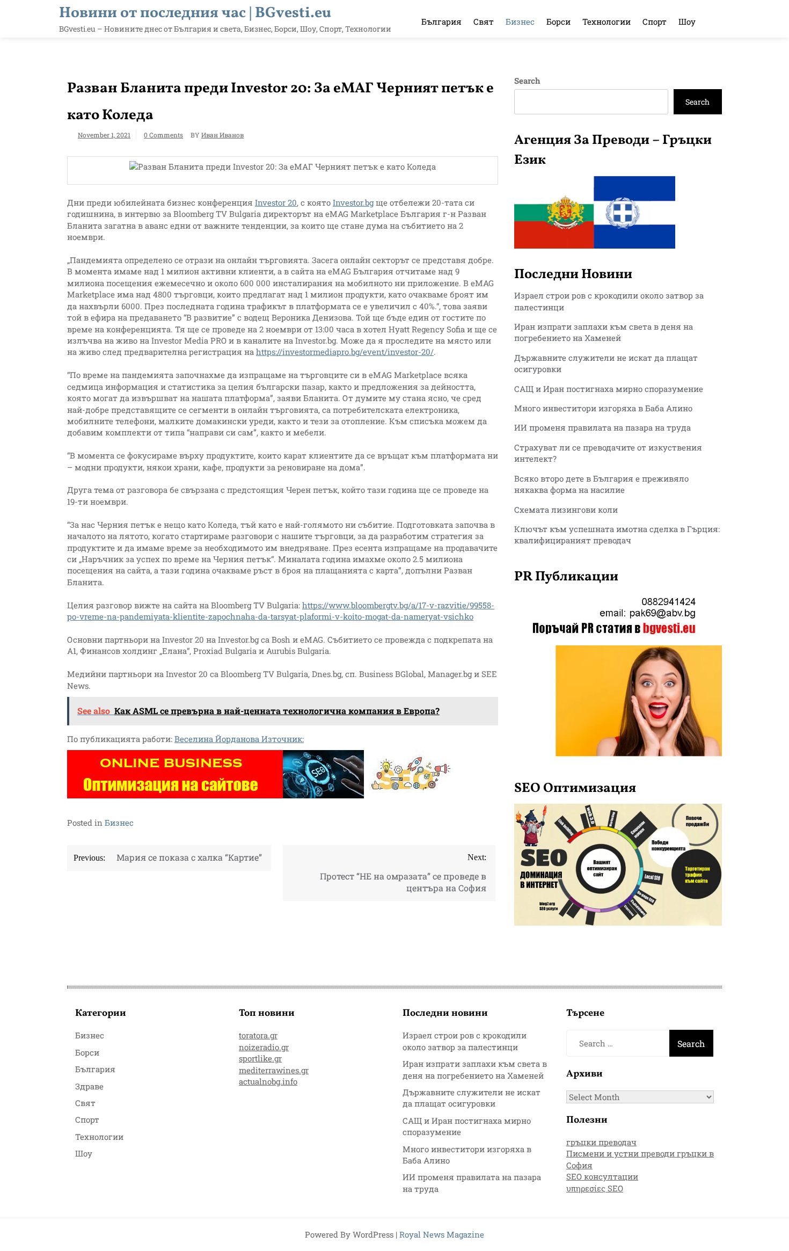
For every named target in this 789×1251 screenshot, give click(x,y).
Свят (483, 21)
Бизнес (520, 21)
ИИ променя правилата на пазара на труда (602, 427)
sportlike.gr (260, 1058)
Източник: (282, 738)
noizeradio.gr (264, 1047)
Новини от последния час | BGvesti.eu (195, 13)
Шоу (687, 21)
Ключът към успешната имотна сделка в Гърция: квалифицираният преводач (617, 534)
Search (527, 80)
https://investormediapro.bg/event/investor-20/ (345, 351)
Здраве (89, 1086)
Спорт (654, 21)
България (441, 21)
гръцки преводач (601, 1142)
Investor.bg (353, 202)
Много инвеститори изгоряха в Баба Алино (603, 408)
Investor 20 (276, 202)
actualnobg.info (268, 1081)
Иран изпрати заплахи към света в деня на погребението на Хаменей (603, 332)
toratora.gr (258, 1035)
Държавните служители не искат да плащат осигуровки (471, 1098)
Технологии (606, 21)
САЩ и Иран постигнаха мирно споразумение (608, 388)
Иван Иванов (222, 134)
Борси (558, 21)
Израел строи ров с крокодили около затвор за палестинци (465, 1041)
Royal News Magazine (441, 1234)
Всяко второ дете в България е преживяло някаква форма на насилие (601, 484)
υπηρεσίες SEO (594, 1188)
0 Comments (163, 134)
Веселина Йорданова (217, 738)
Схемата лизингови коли (566, 509)
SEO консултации (602, 1176)
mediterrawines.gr (274, 1070)
